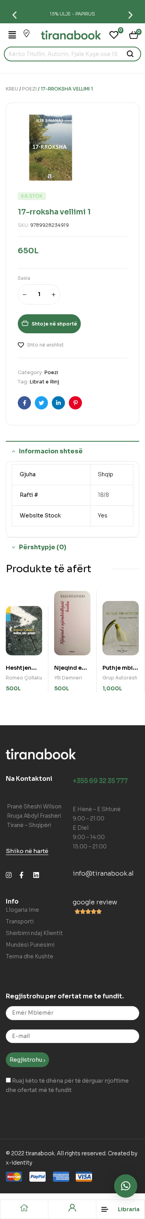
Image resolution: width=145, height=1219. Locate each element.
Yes (102, 515)
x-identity (19, 1162)
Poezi (29, 89)
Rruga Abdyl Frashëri (34, 815)
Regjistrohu (26, 1059)
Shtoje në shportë (54, 324)
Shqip (105, 474)
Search (130, 54)
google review (95, 902)
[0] (113, 35)
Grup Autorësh (119, 678)
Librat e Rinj (44, 381)
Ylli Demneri (68, 678)
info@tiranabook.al (103, 873)
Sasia (24, 278)
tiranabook (40, 1153)
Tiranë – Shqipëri (29, 825)
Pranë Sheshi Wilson (34, 806)
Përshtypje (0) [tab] (42, 547)
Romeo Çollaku (24, 678)
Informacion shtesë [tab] (51, 451)
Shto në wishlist (45, 345)
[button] (14, 14)
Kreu (12, 89)
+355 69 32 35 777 (100, 781)
